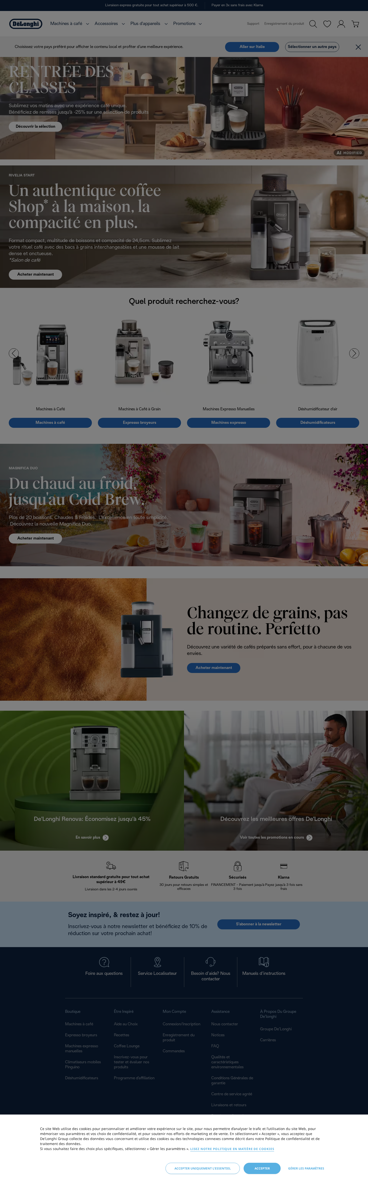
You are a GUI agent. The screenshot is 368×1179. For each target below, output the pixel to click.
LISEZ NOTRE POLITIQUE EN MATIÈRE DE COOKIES (232, 1149)
